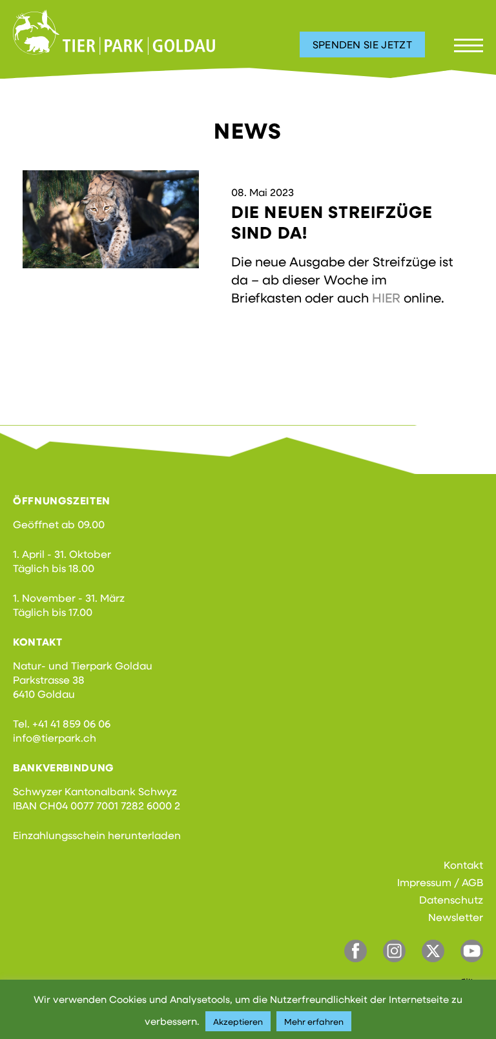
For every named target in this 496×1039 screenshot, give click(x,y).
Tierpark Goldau (114, 32)
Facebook (355, 951)
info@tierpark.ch (54, 737)
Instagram (394, 951)
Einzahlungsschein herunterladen (97, 835)
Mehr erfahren (314, 1021)
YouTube (471, 951)
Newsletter (455, 917)
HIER (386, 297)
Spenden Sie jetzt (362, 44)
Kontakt (463, 864)
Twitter (433, 951)
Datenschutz (451, 899)
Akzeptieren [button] (238, 1021)
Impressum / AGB (440, 882)
